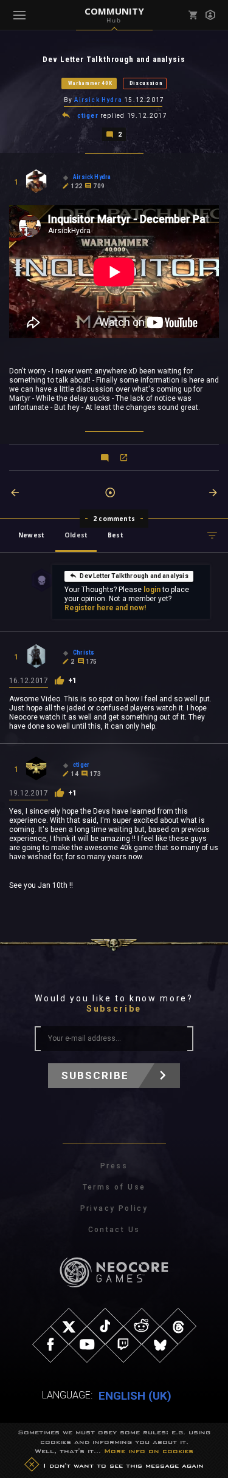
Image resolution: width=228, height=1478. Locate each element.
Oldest (76, 535)
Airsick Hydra (98, 100)
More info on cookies (148, 1450)
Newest (31, 535)
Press (114, 1166)
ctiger (87, 115)
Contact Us (114, 1229)
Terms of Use (114, 1187)
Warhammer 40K (90, 83)
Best (115, 535)
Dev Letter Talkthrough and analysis (134, 576)
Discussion (146, 83)
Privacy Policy (114, 1208)
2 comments (114, 518)
